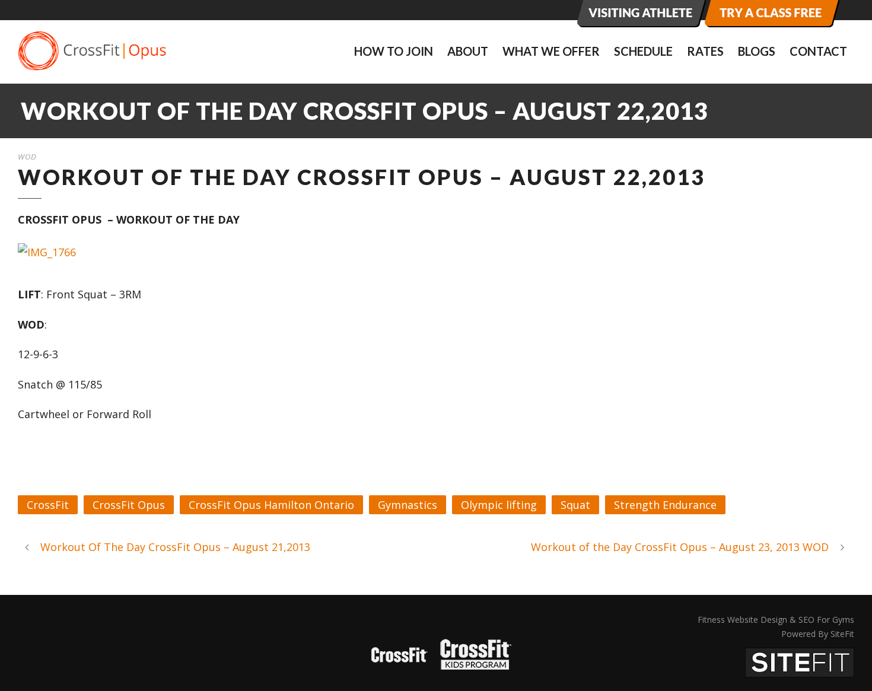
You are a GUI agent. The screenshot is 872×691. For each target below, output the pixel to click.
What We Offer (551, 51)
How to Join (393, 51)
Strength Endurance (665, 505)
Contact (818, 51)
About (467, 51)
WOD (27, 156)
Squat (575, 505)
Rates (705, 51)
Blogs (756, 51)
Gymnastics (407, 505)
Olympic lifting (499, 505)
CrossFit (48, 505)
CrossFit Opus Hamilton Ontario (271, 505)
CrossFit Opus (129, 505)
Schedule (643, 51)
